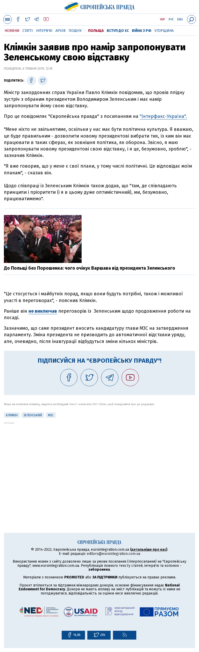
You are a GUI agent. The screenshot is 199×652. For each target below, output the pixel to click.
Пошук (75, 30)
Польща (96, 30)
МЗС (51, 415)
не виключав (43, 311)
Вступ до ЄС (118, 30)
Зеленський (33, 415)
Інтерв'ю (44, 30)
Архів (60, 30)
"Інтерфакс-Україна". (163, 116)
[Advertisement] (99, 460)
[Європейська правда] (99, 6)
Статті (28, 30)
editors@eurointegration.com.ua (113, 553)
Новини (12, 30)
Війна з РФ (141, 30)
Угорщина (164, 30)
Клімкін (12, 415)
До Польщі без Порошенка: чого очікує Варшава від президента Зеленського (89, 268)
